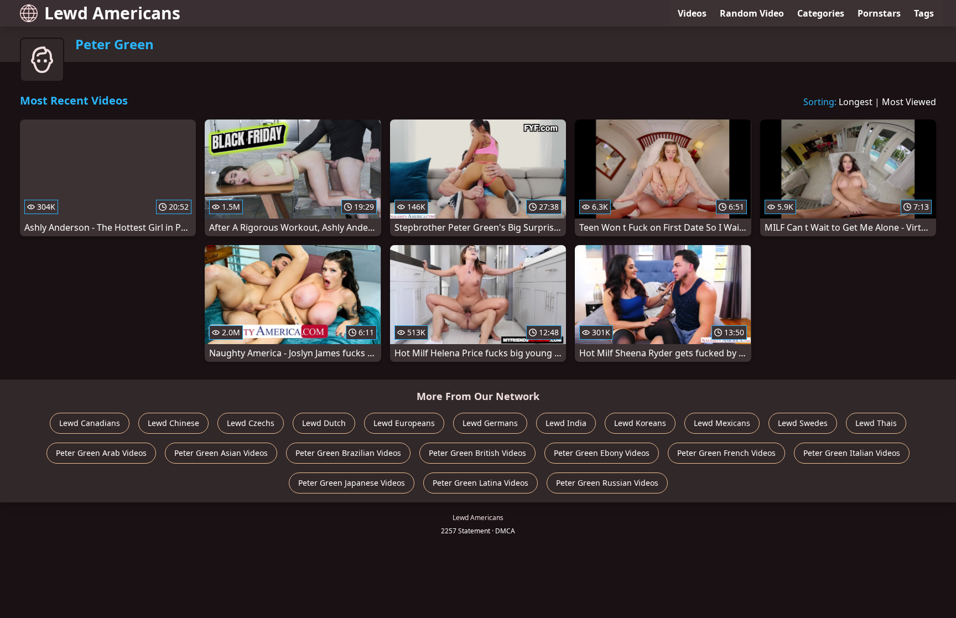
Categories (820, 13)
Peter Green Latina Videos (480, 482)
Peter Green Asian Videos (221, 453)
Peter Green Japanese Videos (351, 482)
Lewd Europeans (404, 423)
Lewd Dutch (324, 423)
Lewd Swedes (803, 423)
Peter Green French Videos (726, 453)
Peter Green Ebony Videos (602, 453)
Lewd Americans (112, 13)
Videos (692, 13)
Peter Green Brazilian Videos (348, 453)
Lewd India (565, 423)
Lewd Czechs (250, 423)
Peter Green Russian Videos (607, 482)
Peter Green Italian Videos (851, 453)
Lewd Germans (490, 423)
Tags (924, 13)
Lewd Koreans (640, 423)
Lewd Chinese (173, 423)
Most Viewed (909, 102)
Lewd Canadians (89, 423)
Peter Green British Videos (477, 453)
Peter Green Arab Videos (101, 453)
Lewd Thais (876, 423)
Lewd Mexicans (722, 423)
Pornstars (879, 13)
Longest (855, 102)
